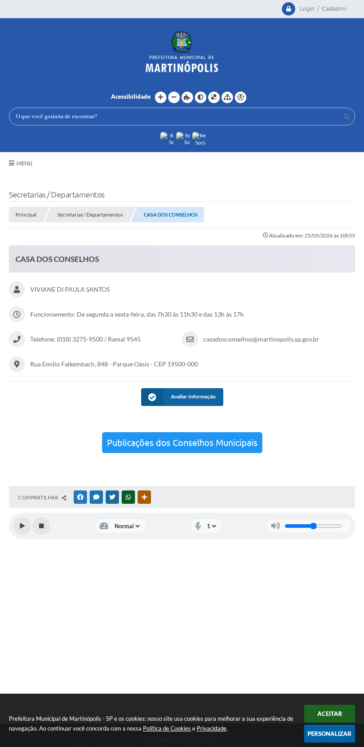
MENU (24, 163)
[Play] (22, 526)
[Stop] (41, 526)
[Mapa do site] (227, 97)
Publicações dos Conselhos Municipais (182, 443)
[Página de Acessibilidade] (240, 97)
